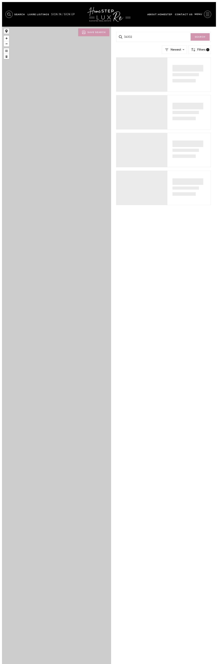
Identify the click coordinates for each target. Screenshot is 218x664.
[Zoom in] (6, 38)
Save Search (97, 32)
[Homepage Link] (109, 14)
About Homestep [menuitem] (159, 14)
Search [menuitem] (19, 14)
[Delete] (6, 56)
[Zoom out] (6, 43)
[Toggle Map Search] (6, 31)
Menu (198, 14)
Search (200, 37)
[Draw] (6, 51)
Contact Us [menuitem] (184, 14)
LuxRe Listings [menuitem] (38, 14)
